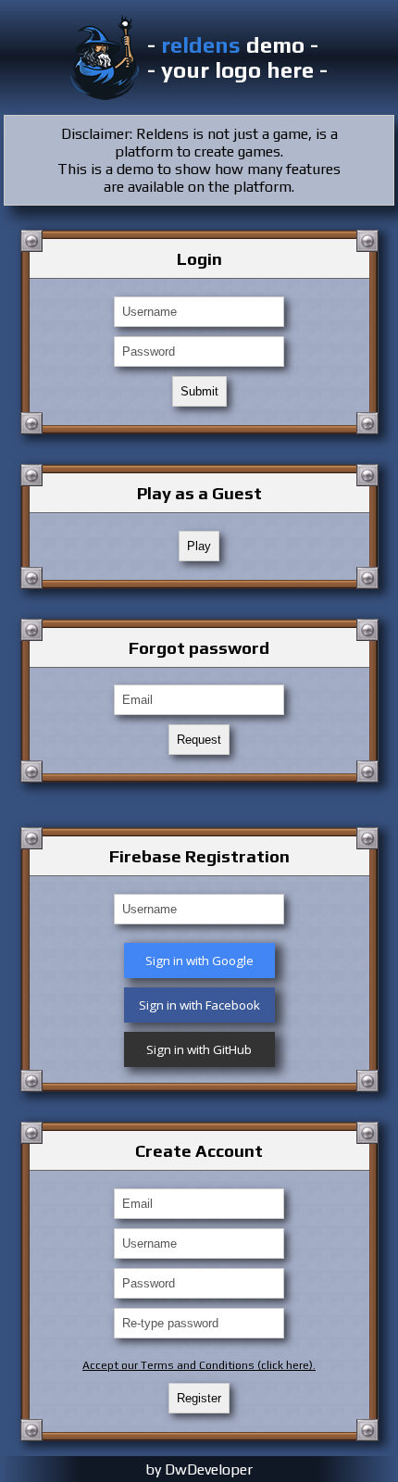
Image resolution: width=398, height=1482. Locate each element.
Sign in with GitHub (199, 1049)
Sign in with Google (199, 960)
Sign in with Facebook (199, 1005)
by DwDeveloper (199, 1469)
